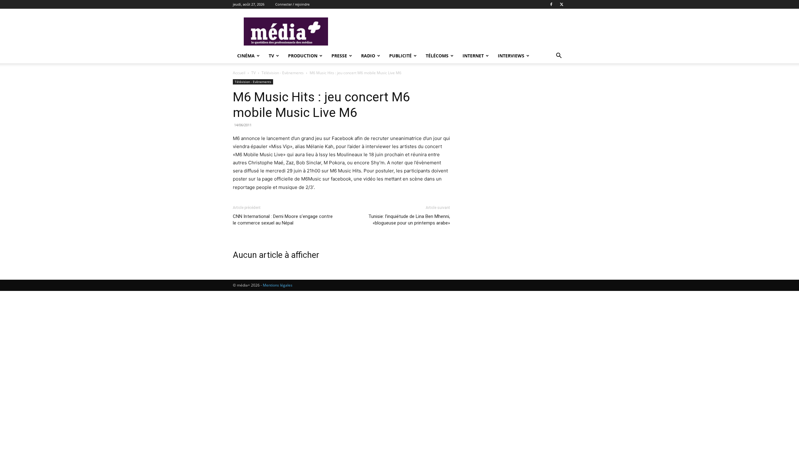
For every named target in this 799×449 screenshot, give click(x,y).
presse (339, 56)
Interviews (511, 56)
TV (271, 56)
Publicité (400, 56)
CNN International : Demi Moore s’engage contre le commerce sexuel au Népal (283, 220)
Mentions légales (277, 285)
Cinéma (246, 56)
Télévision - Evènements (283, 72)
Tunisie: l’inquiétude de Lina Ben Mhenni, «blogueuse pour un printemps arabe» (409, 220)
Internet (473, 56)
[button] (558, 56)
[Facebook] (551, 4)
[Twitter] (561, 4)
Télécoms (437, 56)
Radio (368, 56)
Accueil (239, 72)
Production (302, 56)
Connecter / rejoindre (292, 4)
